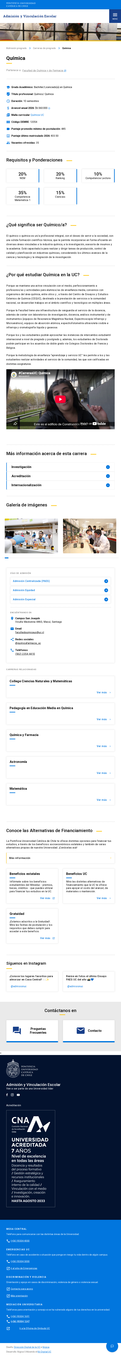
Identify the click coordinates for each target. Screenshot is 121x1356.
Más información (60, 858)
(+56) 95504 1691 (20, 1316)
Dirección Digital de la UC (27, 1347)
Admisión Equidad (60, 590)
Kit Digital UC (44, 1351)
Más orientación (19, 1296)
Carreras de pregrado (44, 48)
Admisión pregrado (16, 48)
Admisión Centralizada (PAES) (60, 581)
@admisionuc (19, 986)
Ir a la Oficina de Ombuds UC (35, 1328)
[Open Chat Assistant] (112, 1346)
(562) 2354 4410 (25, 653)
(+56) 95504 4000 (20, 1241)
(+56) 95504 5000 (20, 1261)
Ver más (104, 692)
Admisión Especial (60, 599)
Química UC (37, 114)
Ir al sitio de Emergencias (24, 1268)
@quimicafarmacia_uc (28, 643)
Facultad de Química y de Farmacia (44, 70)
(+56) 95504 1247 (20, 1321)
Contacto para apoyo (22, 1289)
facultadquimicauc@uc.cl (29, 632)
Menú (115, 19)
